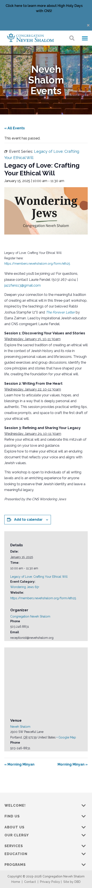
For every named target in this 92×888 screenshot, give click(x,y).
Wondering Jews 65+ (24, 587)
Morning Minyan (19, 764)
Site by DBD (72, 881)
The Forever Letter (60, 312)
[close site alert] (88, 25)
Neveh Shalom (20, 726)
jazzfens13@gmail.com (22, 285)
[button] (85, 38)
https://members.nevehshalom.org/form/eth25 (37, 263)
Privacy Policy (50, 881)
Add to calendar (28, 519)
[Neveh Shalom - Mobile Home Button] (30, 37)
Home (15, 881)
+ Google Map (66, 737)
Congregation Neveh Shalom (30, 616)
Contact (30, 881)
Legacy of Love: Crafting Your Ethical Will (39, 576)
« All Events (14, 128)
